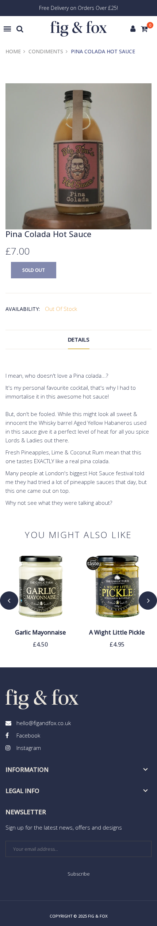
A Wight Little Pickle (117, 632)
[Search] (19, 29)
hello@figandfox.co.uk (43, 723)
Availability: (22, 308)
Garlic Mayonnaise (40, 632)
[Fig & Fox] (78, 29)
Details (78, 339)
